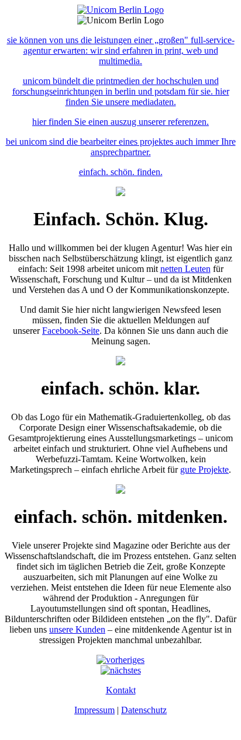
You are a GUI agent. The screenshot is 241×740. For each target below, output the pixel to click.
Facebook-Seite (70, 331)
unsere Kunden (77, 629)
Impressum (94, 710)
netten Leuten (185, 269)
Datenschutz (144, 710)
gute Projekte (204, 469)
